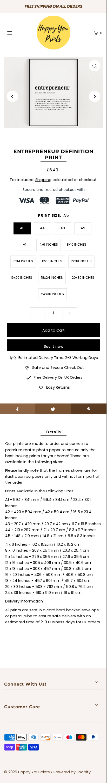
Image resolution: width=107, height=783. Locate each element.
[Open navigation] (17, 33)
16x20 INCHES (21, 277)
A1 (24, 244)
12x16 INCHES (52, 261)
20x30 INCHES (83, 277)
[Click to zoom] (94, 65)
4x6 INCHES (48, 244)
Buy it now (53, 346)
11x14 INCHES (23, 261)
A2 (83, 228)
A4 (42, 228)
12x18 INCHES (81, 261)
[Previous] (12, 96)
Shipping (43, 179)
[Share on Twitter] (53, 408)
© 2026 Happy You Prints (27, 772)
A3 (63, 228)
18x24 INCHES (52, 277)
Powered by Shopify (72, 772)
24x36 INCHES (52, 293)
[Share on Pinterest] (88, 408)
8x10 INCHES (76, 244)
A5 (22, 228)
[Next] (94, 96)
